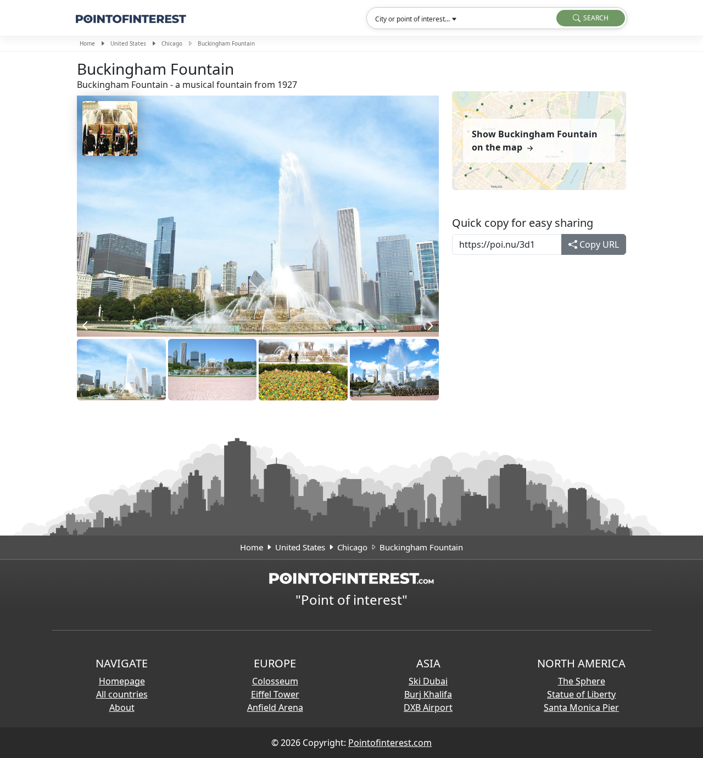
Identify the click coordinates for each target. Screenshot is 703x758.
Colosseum (275, 681)
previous (87, 325)
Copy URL (598, 244)
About (122, 707)
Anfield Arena (275, 707)
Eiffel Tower (275, 694)
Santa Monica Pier (581, 707)
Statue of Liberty (581, 694)
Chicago (171, 43)
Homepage (122, 681)
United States (128, 43)
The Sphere (581, 681)
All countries (122, 694)
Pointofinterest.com (390, 743)
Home (87, 43)
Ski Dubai (428, 681)
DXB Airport (428, 707)
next (427, 325)
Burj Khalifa (428, 694)
